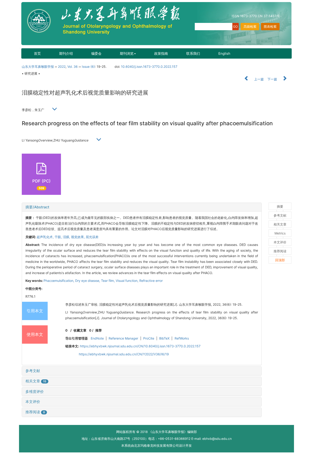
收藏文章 (80, 330)
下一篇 (272, 79)
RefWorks (182, 338)
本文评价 (32, 401)
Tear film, (108, 281)
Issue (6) (88, 66)
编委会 (96, 53)
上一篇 (258, 79)
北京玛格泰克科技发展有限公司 (156, 445)
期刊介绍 (66, 53)
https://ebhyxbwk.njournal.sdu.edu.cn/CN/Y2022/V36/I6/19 (124, 354)
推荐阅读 (35, 412)
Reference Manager (123, 338)
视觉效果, (78, 237)
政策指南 (161, 53)
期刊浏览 (127, 53)
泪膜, (67, 237)
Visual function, (127, 281)
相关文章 (35, 381)
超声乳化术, (46, 237)
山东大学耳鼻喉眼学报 (38, 66)
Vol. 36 (72, 66)
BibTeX (164, 338)
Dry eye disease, (88, 281)
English (224, 53)
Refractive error (151, 281)
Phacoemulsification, (59, 281)
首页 (37, 53)
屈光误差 (92, 237)
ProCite (148, 338)
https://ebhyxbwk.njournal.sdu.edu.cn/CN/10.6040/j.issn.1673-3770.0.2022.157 (140, 346)
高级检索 (250, 26)
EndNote (97, 338)
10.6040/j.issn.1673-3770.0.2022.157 (149, 66)
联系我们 (193, 53)
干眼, (59, 237)
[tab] (141, 207)
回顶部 (280, 260)
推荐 (98, 330)
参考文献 (32, 370)
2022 (62, 66)
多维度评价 (34, 391)
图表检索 (270, 26)
